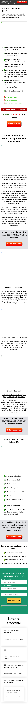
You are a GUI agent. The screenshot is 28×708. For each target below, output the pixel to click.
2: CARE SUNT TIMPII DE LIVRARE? (15, 650)
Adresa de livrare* (5, 592)
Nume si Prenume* (6, 579)
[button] (14, 632)
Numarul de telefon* (6, 585)
